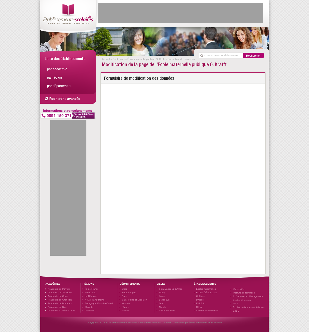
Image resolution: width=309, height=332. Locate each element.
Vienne (125, 310)
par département (59, 86)
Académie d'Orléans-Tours (61, 310)
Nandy (162, 307)
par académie (57, 69)
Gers (124, 289)
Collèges (200, 296)
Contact (167, 322)
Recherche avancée (64, 99)
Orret (161, 303)
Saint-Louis (118, 59)
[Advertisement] (180, 13)
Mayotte (89, 307)
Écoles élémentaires (206, 292)
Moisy (162, 292)
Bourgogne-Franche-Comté (99, 303)
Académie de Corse (58, 296)
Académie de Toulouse (60, 292)
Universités (238, 289)
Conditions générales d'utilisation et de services (197, 322)
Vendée (126, 303)
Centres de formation (207, 310)
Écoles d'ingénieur (242, 300)
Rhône (125, 307)
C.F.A (199, 307)
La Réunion (91, 296)
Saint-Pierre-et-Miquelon (134, 299)
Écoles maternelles (206, 289)
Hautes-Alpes (129, 292)
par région (54, 77)
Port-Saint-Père (167, 310)
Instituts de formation (244, 292)
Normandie (90, 292)
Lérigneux (164, 299)
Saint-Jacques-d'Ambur (171, 289)
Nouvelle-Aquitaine (95, 299)
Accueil (106, 59)
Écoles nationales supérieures (248, 307)
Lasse (162, 296)
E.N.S (236, 311)
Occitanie (90, 310)
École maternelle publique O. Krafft (146, 59)
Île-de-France (92, 289)
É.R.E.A (200, 303)
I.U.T (235, 303)
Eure (124, 296)
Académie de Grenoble (60, 299)
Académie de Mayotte (59, 289)
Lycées (200, 299)
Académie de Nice (57, 307)
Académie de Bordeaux (60, 303)
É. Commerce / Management (248, 296)
